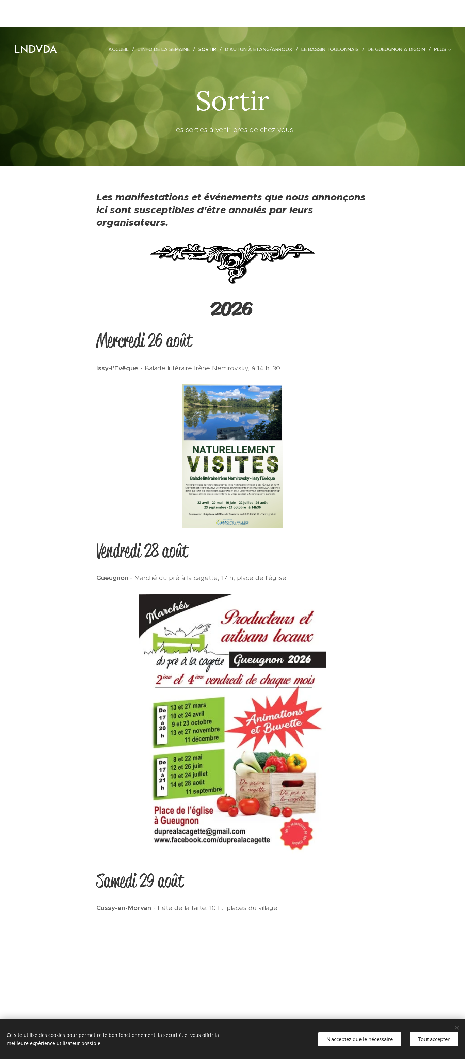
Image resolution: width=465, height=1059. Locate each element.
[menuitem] (120, 49)
